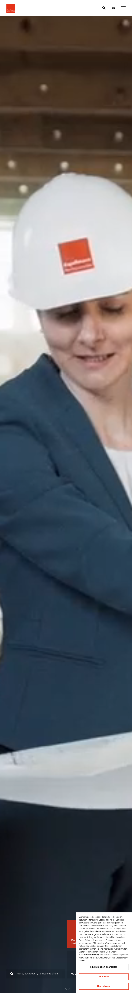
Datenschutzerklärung (89, 955)
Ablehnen (104, 976)
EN (113, 8)
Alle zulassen (104, 986)
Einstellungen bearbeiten (104, 967)
